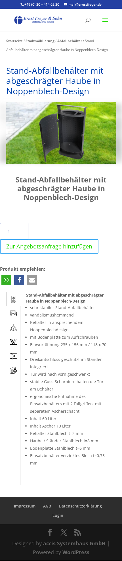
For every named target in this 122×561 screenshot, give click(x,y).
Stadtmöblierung (40, 40)
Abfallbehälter (69, 40)
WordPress (75, 552)
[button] (6, 280)
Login (57, 515)
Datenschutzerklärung (80, 506)
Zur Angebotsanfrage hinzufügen (49, 246)
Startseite (14, 40)
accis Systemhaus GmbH (74, 543)
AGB (47, 506)
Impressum (24, 506)
